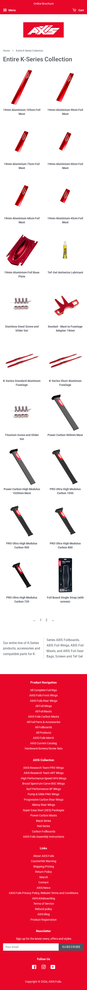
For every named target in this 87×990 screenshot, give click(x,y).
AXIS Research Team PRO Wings (43, 767)
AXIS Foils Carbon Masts (43, 716)
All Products (43, 732)
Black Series (43, 820)
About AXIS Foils (43, 856)
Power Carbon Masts (43, 815)
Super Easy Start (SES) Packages (43, 810)
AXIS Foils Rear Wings (43, 700)
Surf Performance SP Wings (43, 789)
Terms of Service (43, 903)
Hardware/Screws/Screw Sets (44, 748)
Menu (12, 10)
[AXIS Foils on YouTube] (53, 967)
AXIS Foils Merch (43, 737)
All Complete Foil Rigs (43, 690)
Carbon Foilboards (43, 831)
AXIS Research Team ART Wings (44, 773)
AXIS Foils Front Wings (43, 695)
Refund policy (43, 909)
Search (43, 877)
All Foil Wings (43, 706)
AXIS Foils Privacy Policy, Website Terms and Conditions (43, 893)
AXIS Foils (55, 981)
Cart (81, 10)
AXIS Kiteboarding (43, 898)
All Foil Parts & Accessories (43, 722)
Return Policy (43, 871)
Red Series (43, 826)
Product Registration (44, 919)
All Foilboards (43, 727)
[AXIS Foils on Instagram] (43, 967)
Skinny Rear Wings (43, 804)
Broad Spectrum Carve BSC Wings (43, 783)
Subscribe (71, 947)
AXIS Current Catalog (43, 743)
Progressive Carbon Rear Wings (43, 799)
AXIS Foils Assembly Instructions (43, 836)
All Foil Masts (43, 711)
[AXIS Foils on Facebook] (34, 967)
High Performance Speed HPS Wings (43, 778)
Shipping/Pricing (43, 866)
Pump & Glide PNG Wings (43, 794)
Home (6, 50)
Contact (43, 882)
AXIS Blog (43, 914)
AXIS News (43, 887)
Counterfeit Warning (43, 861)
